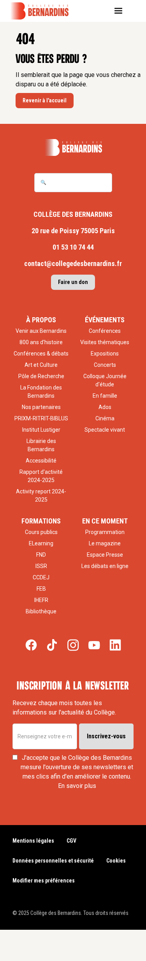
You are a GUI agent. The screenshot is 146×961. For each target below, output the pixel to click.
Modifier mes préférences (43, 880)
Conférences (105, 331)
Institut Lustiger (41, 430)
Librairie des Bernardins (41, 445)
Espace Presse (105, 555)
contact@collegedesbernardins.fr (73, 263)
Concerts (105, 365)
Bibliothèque (41, 611)
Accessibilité (41, 460)
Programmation (105, 532)
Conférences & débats (41, 353)
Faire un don (73, 282)
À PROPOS (41, 320)
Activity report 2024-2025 (41, 495)
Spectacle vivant (104, 430)
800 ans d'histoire (41, 342)
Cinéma (104, 418)
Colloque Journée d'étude (105, 380)
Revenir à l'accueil (45, 100)
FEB (41, 589)
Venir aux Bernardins (41, 331)
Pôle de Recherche (41, 376)
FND (41, 555)
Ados (105, 407)
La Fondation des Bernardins (41, 391)
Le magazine (105, 543)
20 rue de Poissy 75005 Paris (73, 231)
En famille (105, 396)
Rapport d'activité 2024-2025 (41, 476)
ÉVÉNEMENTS (105, 320)
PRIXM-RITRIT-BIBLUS (41, 418)
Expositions (105, 353)
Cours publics (41, 532)
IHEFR (41, 600)
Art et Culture (41, 365)
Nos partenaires (41, 407)
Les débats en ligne (104, 566)
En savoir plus (77, 786)
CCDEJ (41, 577)
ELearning (41, 543)
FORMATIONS (41, 521)
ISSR (41, 566)
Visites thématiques (104, 342)
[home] (44, 11)
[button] (121, 11)
